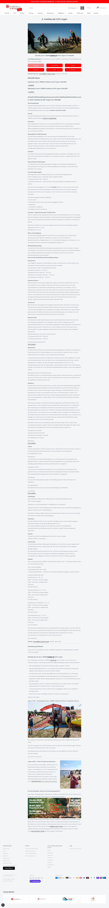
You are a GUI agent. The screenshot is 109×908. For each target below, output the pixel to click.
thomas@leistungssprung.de (47, 74)
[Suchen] (82, 8)
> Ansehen (31, 85)
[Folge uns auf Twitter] (33, 878)
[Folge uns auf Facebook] (31, 878)
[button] (3, 905)
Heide (49, 867)
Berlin (49, 850)
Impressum (6, 858)
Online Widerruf (9, 868)
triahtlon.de (53, 660)
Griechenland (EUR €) (8, 875)
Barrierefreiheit (7, 863)
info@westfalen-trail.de (56, 826)
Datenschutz (6, 861)
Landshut (50, 858)
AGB (4, 851)
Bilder (54, 70)
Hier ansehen (32, 344)
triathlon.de (53, 56)
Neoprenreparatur (30, 856)
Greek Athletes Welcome (10, 865)
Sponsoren (73, 70)
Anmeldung (36, 65)
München (50, 853)
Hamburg (50, 855)
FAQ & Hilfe (6, 849)
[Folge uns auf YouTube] (42, 878)
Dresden (49, 862)
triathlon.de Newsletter (31, 849)
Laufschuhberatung (30, 853)
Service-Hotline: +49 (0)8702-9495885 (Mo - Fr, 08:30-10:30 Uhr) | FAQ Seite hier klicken (54, 1)
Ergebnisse (36, 70)
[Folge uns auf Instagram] (36, 878)
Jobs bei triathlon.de (75, 849)
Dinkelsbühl (50, 865)
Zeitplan (73, 65)
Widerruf (5, 856)
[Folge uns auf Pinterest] (39, 878)
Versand (5, 853)
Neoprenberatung (30, 851)
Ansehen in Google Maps (49, 118)
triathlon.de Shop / (36, 781)
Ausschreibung (54, 65)
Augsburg (50, 860)
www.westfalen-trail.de (37, 831)
